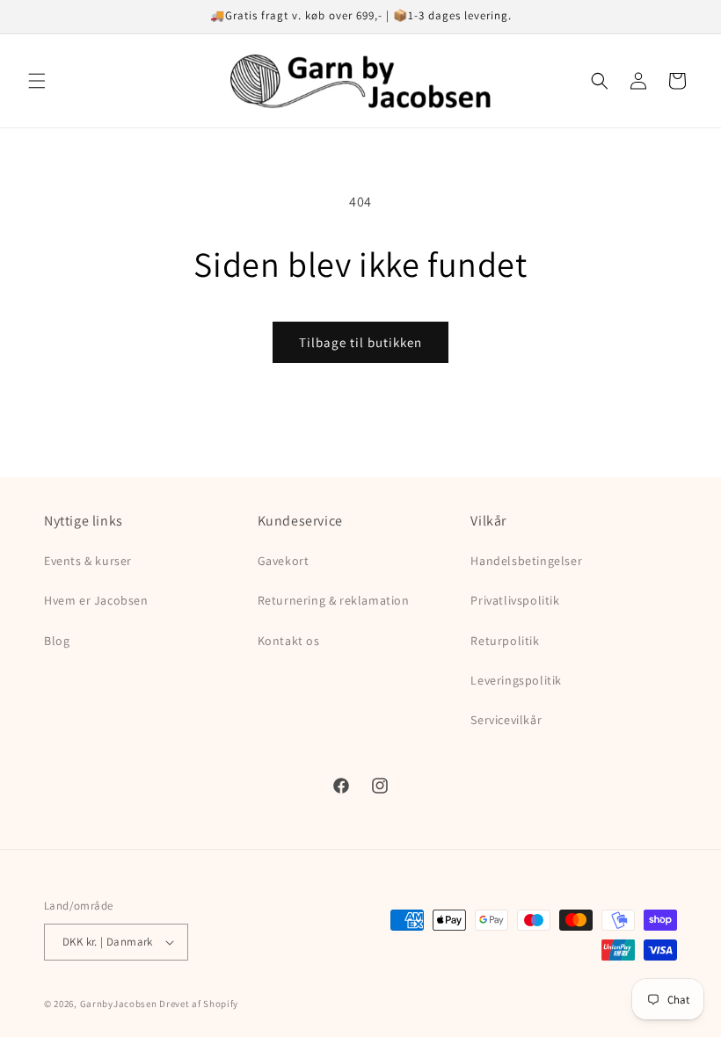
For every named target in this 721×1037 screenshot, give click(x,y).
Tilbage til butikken (360, 342)
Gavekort (284, 561)
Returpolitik (504, 641)
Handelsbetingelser (526, 561)
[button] (37, 81)
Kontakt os (289, 641)
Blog (56, 641)
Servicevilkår (506, 720)
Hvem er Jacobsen (96, 600)
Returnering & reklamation (334, 600)
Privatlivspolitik (514, 600)
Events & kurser (88, 561)
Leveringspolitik (516, 680)
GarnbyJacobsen (118, 1003)
